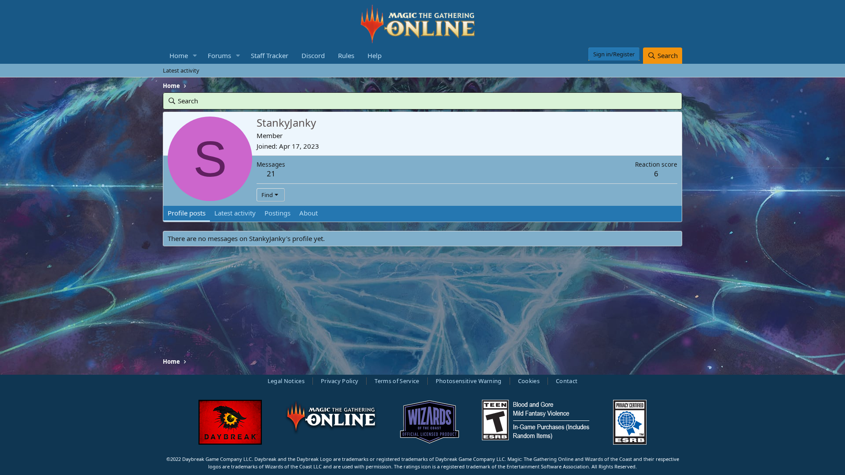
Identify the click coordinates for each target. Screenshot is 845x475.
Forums (219, 55)
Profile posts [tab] (187, 212)
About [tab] (308, 212)
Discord (313, 55)
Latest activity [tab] (235, 212)
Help (374, 55)
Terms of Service (397, 381)
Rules (346, 55)
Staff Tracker (269, 55)
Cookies (529, 381)
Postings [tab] (277, 212)
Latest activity (181, 70)
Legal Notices (286, 381)
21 (271, 173)
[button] (195, 56)
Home (178, 55)
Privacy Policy (340, 381)
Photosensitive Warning (469, 381)
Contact (566, 381)
